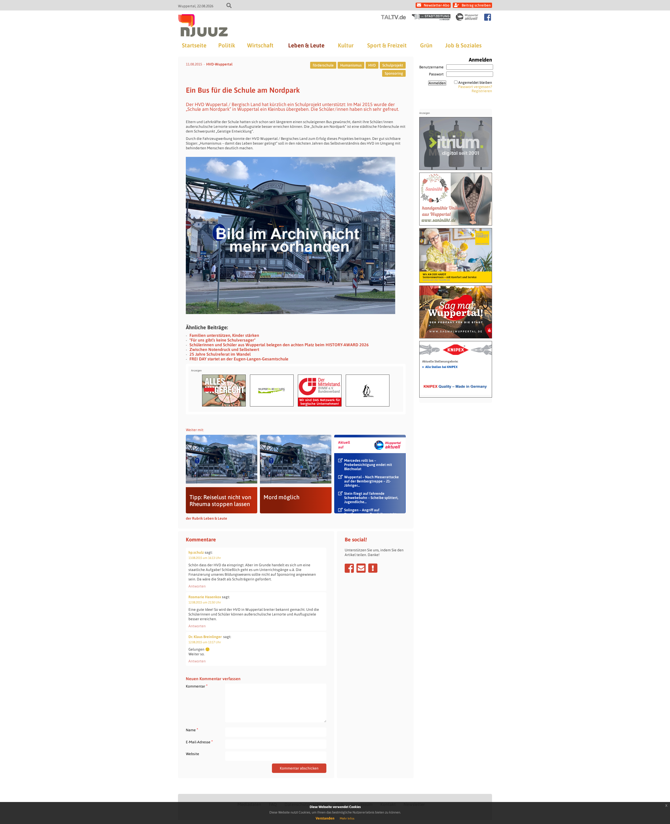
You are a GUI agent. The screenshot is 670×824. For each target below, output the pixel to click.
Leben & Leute (306, 45)
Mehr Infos (347, 818)
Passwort (436, 74)
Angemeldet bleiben (475, 82)
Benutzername (431, 67)
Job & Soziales (463, 45)
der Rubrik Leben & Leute (206, 518)
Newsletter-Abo (436, 5)
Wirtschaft (260, 45)
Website (192, 754)
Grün (426, 45)
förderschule (323, 65)
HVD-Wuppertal (219, 64)
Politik (226, 45)
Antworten (197, 586)
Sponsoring (394, 73)
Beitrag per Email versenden (361, 568)
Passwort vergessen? (475, 87)
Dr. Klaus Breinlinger (205, 637)
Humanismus (351, 65)
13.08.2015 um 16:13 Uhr (204, 558)
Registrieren (482, 91)
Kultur (346, 45)
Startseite (194, 45)
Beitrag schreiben (476, 5)
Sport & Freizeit (387, 45)
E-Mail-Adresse (199, 741)
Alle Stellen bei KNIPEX (439, 367)
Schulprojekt (392, 65)
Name (192, 729)
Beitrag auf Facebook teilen (349, 568)
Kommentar (197, 686)
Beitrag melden (372, 568)
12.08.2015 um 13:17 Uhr (204, 642)
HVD (372, 65)
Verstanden (325, 818)
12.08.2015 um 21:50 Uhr (204, 602)
